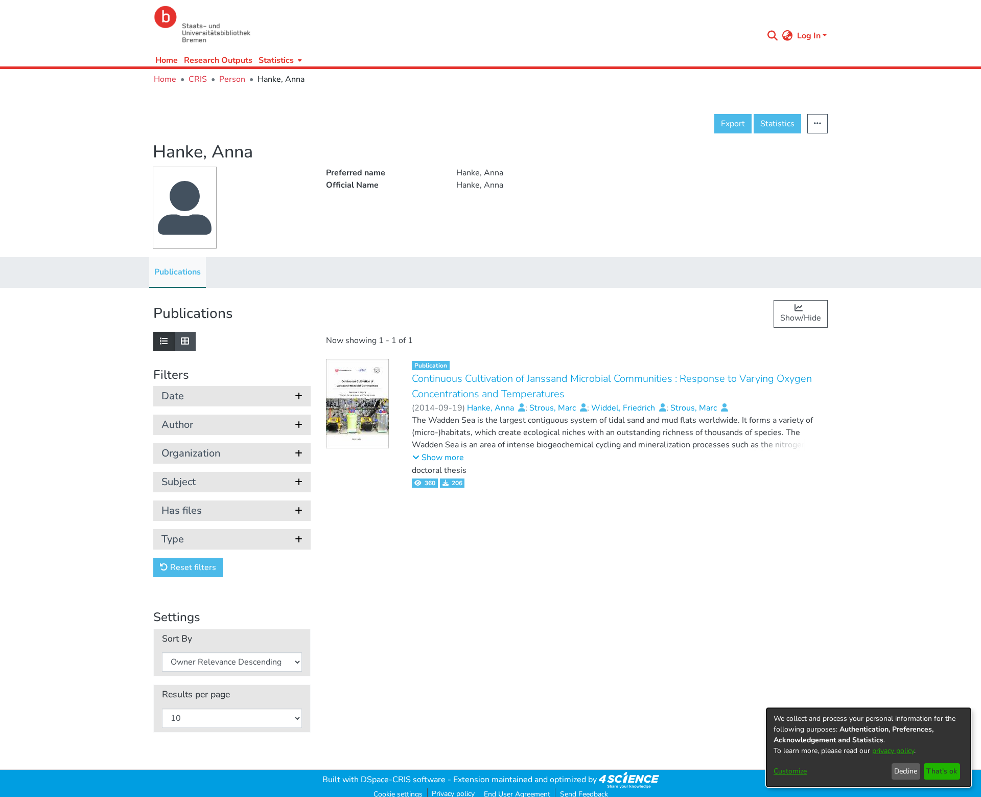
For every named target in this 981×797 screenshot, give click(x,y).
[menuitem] (279, 60)
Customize (790, 771)
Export (733, 123)
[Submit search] (772, 36)
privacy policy (893, 751)
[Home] (455, 24)
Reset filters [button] (192, 567)
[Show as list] (164, 341)
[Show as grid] (185, 341)
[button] (438, 457)
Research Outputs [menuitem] (218, 60)
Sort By (177, 638)
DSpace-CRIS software (403, 779)
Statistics (777, 123)
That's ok (941, 771)
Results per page (196, 694)
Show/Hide (800, 318)
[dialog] (868, 747)
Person (232, 79)
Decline (905, 771)
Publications (177, 272)
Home (166, 60)
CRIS (198, 79)
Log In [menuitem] (809, 35)
